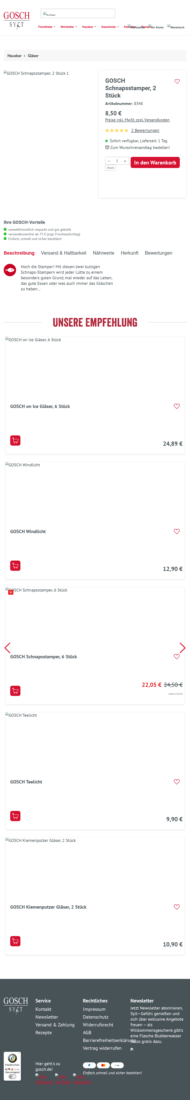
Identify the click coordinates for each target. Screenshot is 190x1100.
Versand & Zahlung (55, 1025)
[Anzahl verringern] (109, 161)
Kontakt (43, 1009)
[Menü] (19, 1054)
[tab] (19, 253)
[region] (47, 111)
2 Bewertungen (145, 130)
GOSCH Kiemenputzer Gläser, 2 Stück (48, 907)
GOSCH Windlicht (28, 531)
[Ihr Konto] (156, 26)
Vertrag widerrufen (102, 1048)
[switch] (12, 1076)
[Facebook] (43, 1079)
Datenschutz (96, 1017)
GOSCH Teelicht (26, 782)
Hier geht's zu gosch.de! (47, 1066)
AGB (87, 1032)
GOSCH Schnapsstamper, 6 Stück (43, 656)
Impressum (94, 1009)
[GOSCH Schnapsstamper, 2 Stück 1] (47, 109)
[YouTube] (62, 1079)
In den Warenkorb (155, 162)
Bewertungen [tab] (158, 253)
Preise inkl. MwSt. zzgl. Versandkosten (137, 119)
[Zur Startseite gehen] (17, 21)
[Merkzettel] (136, 26)
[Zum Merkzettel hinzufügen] (177, 81)
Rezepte (43, 1032)
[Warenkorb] (176, 26)
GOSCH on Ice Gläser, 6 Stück (40, 406)
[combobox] (86, 13)
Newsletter (46, 1017)
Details (15, 440)
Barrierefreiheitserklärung (109, 1040)
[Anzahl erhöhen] (125, 161)
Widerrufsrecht (98, 1025)
